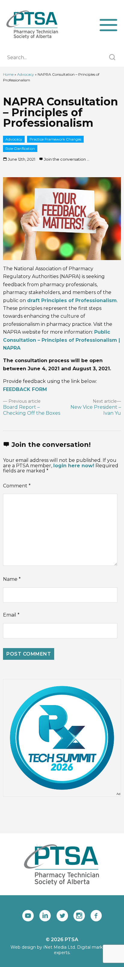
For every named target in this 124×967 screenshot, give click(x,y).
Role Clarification (20, 148)
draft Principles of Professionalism (72, 300)
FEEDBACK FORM (25, 389)
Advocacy (25, 74)
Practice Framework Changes (55, 139)
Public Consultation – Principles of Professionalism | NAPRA (61, 340)
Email (11, 615)
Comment (17, 486)
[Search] (112, 58)
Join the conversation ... (66, 159)
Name (12, 579)
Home (8, 74)
